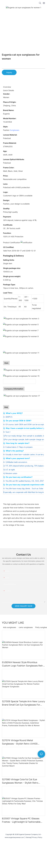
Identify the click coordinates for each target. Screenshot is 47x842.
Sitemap (28, 837)
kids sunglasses (9, 627)
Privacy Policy (37, 837)
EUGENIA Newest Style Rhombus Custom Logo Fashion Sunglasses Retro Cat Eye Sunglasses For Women (23, 664)
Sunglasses (14, 130)
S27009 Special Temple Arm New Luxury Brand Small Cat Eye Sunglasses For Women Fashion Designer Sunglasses (23, 703)
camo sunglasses (26, 627)
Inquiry (9, 72)
